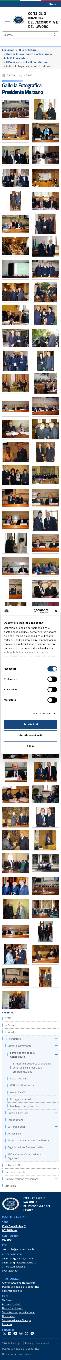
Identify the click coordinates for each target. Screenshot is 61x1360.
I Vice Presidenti (19, 1078)
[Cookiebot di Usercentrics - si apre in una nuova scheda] (35, 611)
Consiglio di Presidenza (23, 1099)
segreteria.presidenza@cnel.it (19, 1262)
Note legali (42, 1343)
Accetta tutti (30, 724)
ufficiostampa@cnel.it (15, 1266)
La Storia (10, 1025)
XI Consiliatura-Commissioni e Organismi (24, 1156)
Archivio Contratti (12, 1304)
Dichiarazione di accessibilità (18, 1354)
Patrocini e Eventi (15, 1172)
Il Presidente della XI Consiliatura (27, 62)
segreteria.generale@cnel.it (17, 1258)
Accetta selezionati (30, 735)
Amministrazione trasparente (21, 1179)
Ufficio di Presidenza (22, 1085)
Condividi (27, 75)
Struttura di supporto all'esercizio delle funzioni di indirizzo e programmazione (32, 1067)
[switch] (52, 679)
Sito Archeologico (12, 1291)
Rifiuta (30, 746)
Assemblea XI (18, 1092)
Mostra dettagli (42, 713)
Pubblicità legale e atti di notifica (20, 1287)
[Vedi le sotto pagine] (56, 1025)
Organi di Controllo (17, 1113)
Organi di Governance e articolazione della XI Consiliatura (28, 56)
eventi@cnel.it (10, 1270)
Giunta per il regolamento (24, 1106)
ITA (51, 4)
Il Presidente (12, 1032)
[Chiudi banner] (56, 611)
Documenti (8, 1316)
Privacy (29, 1343)
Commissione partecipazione (18, 1312)
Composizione (15, 1120)
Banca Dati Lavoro (12, 1308)
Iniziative (7, 1324)
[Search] (55, 35)
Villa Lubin (10, 1186)
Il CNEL (9, 1018)
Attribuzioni (14, 1133)
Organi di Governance (19, 1046)
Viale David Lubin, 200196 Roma (14, 1228)
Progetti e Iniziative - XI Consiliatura (28, 1140)
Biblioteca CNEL (14, 1165)
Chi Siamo (8, 50)
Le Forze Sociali (16, 1127)
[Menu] (7, 20)
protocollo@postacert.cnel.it (18, 1249)
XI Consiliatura (27, 50)
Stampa (10, 75)
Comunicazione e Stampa (16, 1320)
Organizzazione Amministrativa (25, 1147)
